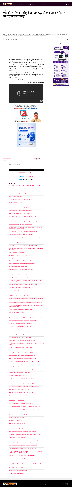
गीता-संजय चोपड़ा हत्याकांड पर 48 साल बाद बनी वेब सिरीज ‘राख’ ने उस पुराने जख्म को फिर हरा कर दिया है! (25, 193)
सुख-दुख (30, 4)
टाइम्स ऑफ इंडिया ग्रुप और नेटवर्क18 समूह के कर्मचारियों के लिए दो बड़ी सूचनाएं (21, 293)
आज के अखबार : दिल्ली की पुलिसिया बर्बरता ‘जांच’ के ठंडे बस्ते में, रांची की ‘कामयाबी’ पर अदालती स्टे (24, 386)
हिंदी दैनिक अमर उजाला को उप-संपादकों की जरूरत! (17, 381)
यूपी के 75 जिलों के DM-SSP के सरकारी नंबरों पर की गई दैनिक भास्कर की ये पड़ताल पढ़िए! (23, 395)
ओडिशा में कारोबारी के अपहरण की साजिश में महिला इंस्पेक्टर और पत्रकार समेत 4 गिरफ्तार (22, 448)
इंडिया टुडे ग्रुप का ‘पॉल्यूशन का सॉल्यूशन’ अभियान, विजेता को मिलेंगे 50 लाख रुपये (21, 347)
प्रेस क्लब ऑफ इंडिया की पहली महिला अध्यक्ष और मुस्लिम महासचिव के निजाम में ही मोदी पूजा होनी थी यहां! (25, 434)
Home (14, 4)
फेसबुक (26, 483)
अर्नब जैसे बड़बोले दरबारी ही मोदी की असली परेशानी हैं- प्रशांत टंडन (19, 366)
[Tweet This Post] (65, 40)
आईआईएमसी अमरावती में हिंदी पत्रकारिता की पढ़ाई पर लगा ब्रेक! (19, 426)
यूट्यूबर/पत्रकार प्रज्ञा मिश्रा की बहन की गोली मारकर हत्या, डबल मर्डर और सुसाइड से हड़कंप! (23, 445)
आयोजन (39, 4)
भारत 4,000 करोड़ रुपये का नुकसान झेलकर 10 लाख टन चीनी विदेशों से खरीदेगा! (21, 383)
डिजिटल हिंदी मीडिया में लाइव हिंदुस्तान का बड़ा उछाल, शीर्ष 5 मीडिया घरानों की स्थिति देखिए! (23, 245)
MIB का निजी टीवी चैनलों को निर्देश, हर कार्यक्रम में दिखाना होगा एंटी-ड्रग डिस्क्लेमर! (22, 392)
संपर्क (38, 483)
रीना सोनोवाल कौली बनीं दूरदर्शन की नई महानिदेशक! (17, 473)
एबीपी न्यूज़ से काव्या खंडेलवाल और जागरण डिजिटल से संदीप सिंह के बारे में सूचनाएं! (21, 403)
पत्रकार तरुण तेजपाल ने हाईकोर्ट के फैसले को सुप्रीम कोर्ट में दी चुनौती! (20, 372)
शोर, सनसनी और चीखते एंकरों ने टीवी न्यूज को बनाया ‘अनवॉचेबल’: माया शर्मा (20, 199)
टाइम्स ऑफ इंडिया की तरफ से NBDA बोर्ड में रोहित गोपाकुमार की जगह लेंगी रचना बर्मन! (22, 355)
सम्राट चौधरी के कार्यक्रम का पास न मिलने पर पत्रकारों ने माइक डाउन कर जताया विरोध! (22, 205)
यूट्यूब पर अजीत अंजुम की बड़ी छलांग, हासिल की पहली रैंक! (18, 334)
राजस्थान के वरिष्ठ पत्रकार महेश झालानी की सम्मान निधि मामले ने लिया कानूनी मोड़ (21, 287)
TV (24, 4)
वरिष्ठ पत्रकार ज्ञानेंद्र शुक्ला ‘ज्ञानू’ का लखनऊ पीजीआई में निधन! (19, 207)
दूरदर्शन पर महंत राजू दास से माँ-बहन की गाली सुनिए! (17, 252)
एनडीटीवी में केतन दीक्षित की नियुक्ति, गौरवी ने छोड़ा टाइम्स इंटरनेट (19, 315)
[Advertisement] (35, 26)
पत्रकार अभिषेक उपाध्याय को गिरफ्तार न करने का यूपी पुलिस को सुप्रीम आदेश (21, 234)
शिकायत (34, 483)
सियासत (43, 4)
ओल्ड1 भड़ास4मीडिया (50, 483)
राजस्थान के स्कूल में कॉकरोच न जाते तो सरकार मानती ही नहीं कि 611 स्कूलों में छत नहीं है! (22, 350)
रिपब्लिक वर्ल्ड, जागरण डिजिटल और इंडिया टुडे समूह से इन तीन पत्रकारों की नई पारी (21, 458)
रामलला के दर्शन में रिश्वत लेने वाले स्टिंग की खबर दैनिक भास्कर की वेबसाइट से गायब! (22, 263)
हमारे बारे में (41, 483)
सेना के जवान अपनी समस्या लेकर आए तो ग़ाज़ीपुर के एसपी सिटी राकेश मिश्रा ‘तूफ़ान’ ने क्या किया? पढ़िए (24, 237)
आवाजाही (18, 4)
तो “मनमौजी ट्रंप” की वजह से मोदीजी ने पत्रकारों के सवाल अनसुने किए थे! (20, 255)
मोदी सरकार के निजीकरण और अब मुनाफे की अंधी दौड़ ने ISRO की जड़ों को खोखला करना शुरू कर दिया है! (25, 317)
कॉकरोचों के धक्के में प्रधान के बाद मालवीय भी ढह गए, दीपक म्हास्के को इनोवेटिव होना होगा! (22, 461)
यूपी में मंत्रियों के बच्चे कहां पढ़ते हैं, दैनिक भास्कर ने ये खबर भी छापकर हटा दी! (20, 224)
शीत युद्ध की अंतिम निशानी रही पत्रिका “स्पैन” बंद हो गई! (17, 467)
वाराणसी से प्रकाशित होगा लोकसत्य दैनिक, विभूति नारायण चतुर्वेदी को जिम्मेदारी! (21, 323)
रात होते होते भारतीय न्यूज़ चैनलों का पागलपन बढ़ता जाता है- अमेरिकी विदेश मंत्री (21, 274)
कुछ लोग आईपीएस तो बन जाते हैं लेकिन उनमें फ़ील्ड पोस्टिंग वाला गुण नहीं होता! (21, 352)
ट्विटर (28, 483)
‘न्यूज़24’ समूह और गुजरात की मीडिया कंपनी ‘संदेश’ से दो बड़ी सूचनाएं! (19, 213)
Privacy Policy (55, 483)
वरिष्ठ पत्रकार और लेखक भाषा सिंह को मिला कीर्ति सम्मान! (18, 375)
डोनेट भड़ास (31, 483)
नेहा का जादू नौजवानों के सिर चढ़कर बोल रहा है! (16, 258)
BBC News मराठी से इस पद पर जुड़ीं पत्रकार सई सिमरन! (18, 266)
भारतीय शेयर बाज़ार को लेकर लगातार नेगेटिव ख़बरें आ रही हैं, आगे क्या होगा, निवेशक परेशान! (22, 431)
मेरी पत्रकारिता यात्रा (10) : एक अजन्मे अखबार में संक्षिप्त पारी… (18, 277)
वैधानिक (37, 483)
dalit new (18, 164)
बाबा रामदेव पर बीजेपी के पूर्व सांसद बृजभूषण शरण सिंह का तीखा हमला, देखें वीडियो (21, 369)
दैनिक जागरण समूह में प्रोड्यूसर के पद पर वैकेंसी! (16, 312)
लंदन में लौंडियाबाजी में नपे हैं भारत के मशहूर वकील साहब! (17, 437)
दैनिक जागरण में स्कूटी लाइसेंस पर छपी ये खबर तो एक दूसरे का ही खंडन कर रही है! (21, 269)
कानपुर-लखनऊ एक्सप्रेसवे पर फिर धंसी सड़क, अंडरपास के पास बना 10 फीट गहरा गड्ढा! (22, 216)
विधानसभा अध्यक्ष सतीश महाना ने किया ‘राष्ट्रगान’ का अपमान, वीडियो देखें (20, 331)
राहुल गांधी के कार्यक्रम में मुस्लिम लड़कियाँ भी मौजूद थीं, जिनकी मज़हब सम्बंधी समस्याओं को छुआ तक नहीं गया (25, 302)
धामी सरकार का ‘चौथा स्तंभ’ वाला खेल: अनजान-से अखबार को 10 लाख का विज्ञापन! (21, 188)
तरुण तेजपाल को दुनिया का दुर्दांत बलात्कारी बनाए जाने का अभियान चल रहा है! (20, 190)
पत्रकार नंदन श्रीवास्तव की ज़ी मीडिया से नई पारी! (16, 428)
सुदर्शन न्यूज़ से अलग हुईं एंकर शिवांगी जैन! (15, 290)
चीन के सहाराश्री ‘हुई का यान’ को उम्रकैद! (15, 420)
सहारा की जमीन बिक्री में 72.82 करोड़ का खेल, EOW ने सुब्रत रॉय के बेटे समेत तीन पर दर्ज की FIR (24, 361)
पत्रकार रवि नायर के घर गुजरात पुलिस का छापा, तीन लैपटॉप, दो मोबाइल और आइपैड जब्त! (22, 455)
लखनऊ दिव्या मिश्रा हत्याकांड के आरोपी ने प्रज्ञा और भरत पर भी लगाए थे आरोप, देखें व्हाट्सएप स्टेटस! (24, 406)
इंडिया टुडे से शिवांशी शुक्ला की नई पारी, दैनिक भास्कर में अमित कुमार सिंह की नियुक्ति (21, 378)
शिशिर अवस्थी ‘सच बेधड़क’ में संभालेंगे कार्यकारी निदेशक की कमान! (19, 414)
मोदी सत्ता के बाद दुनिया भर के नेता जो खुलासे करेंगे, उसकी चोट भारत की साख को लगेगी (22, 260)
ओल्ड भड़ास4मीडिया (45, 483)
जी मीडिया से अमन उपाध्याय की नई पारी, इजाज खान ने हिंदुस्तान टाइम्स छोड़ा (20, 210)
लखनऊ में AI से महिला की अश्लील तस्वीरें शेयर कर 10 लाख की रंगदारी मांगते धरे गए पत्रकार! (23, 284)
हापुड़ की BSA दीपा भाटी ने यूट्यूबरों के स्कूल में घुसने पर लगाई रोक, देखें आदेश (21, 309)
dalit (15, 164)
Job (21, 4)
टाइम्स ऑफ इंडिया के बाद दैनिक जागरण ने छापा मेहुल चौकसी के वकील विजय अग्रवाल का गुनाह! (23, 442)
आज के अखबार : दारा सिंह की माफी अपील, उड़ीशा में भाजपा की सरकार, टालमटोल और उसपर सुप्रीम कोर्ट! (25, 440)
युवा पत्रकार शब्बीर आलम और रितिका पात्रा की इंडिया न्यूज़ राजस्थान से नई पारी (21, 242)
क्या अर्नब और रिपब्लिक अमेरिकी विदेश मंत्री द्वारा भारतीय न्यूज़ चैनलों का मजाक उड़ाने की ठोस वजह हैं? (24, 272)
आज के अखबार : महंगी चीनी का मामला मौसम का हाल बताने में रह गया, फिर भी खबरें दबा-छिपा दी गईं (23, 231)
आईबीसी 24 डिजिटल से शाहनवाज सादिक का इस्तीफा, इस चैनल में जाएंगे (20, 240)
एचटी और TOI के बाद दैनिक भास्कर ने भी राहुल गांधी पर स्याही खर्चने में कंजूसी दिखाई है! (22, 295)
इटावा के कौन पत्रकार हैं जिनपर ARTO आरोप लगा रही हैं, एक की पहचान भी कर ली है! (22, 340)
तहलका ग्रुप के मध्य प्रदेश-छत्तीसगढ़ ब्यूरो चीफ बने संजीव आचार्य (19, 389)
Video (21, 483)
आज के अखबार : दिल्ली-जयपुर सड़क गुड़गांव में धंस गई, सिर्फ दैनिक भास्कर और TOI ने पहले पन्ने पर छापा (24, 185)
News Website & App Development (53, 484)
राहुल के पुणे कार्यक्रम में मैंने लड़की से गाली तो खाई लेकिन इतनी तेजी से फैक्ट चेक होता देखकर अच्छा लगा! (25, 329)
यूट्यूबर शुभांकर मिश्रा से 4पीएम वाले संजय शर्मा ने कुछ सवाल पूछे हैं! (19, 423)
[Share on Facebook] (63, 40)
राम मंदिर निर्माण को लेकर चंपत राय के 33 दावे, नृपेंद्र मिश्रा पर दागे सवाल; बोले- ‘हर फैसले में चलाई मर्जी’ (24, 409)
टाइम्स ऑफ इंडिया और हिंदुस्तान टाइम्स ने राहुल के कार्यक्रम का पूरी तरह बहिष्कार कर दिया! (23, 320)
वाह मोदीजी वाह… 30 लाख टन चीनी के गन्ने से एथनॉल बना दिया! (18, 412)
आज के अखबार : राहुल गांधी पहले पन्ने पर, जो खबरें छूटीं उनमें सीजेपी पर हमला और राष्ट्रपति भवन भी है (24, 364)
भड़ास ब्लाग (24, 483)
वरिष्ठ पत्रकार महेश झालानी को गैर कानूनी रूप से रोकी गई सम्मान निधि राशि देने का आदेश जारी (23, 219)
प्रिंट (26, 4)
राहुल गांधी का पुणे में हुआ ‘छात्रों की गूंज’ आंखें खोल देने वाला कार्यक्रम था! (20, 326)
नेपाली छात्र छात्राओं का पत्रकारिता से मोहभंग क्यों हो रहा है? (18, 202)
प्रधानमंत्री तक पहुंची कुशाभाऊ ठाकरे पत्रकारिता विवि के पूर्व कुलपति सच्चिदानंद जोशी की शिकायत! (24, 221)
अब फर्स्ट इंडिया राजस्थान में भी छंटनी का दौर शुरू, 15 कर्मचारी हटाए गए (20, 337)
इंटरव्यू (33, 4)
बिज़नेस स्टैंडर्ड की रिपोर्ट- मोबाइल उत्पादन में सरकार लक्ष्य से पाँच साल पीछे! (20, 196)
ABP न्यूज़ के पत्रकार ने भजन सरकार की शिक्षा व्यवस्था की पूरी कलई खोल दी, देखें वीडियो (22, 358)
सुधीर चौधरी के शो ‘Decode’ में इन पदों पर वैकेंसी (16, 400)
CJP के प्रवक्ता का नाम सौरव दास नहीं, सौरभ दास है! (17, 397)
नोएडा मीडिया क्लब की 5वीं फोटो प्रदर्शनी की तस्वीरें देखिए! (18, 470)
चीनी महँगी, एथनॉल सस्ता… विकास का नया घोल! (16, 417)
